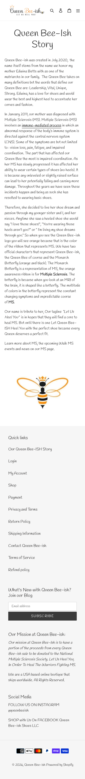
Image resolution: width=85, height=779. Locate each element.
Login (12, 461)
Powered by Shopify (59, 765)
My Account (17, 473)
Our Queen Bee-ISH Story (30, 449)
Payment (15, 497)
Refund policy (18, 570)
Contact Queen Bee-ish (27, 546)
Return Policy (19, 521)
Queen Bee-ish (34, 765)
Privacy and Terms (22, 509)
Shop (12, 485)
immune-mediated (36, 125)
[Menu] (78, 10)
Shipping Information (24, 533)
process (55, 125)
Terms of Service (21, 558)
